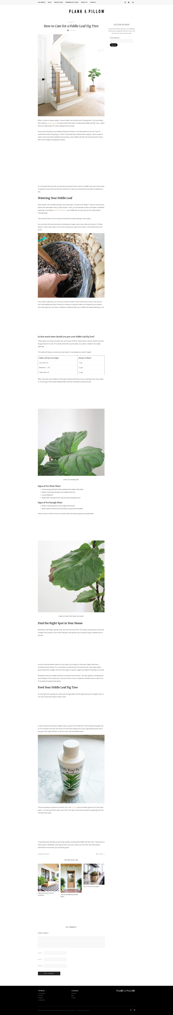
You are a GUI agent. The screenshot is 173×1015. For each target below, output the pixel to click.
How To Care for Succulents (91, 886)
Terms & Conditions (83, 1010)
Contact (93, 2)
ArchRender (41, 1000)
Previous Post (44, 854)
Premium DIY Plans (72, 2)
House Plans (58, 2)
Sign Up (113, 45)
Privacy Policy (70, 1010)
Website (40, 966)
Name (40, 953)
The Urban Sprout (60, 210)
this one (74, 807)
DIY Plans (40, 998)
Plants (71, 22)
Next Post (100, 854)
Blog (49, 2)
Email (40, 959)
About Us (84, 2)
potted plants (51, 123)
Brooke (73, 30)
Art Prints (41, 2)
